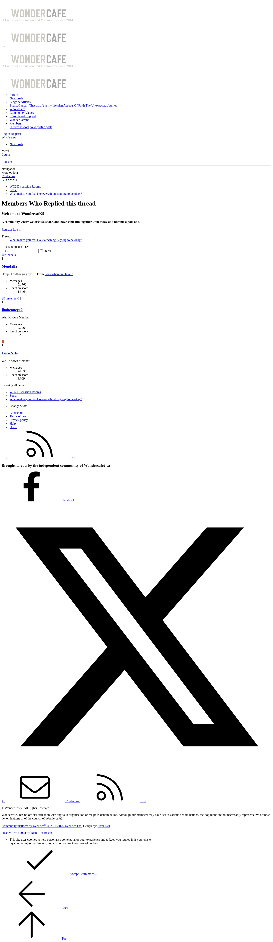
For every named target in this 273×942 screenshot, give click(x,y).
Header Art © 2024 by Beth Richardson (27, 832)
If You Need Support (23, 116)
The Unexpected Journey (101, 105)
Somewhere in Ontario (59, 274)
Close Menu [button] (9, 179)
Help (13, 423)
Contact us (8, 176)
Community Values (22, 112)
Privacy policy (19, 420)
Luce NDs (10, 353)
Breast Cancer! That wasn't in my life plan (36, 105)
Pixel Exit (104, 826)
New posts (16, 98)
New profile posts (41, 127)
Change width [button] (18, 406)
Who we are (17, 109)
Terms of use (18, 416)
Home (13, 427)
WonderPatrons (19, 120)
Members (15, 123)
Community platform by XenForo (42, 826)
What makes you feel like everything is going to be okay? (46, 240)
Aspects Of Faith (74, 105)
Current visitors (19, 127)
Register (7, 161)
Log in (6, 154)
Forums (14, 94)
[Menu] (3, 46)
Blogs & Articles (20, 102)
